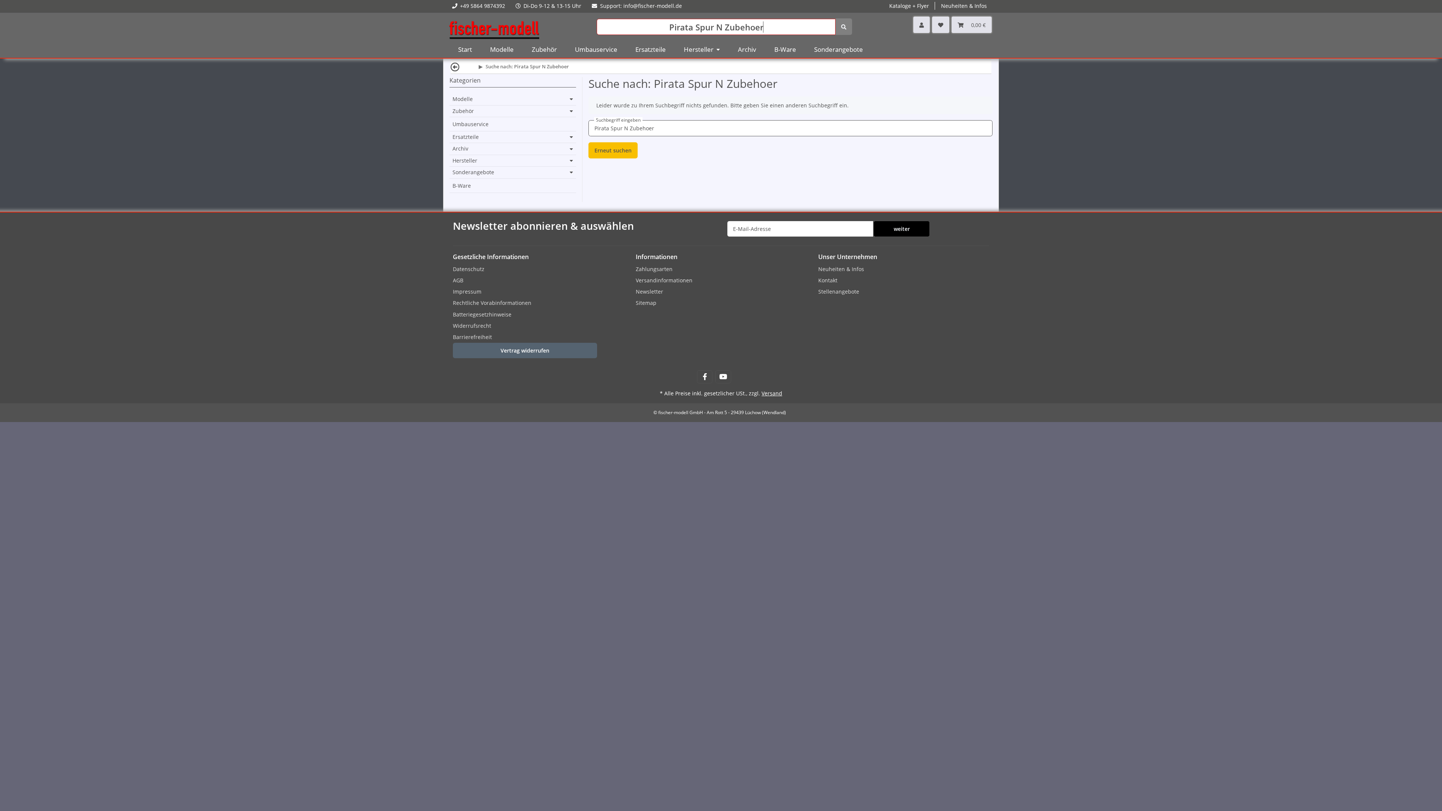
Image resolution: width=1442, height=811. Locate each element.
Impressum (467, 291)
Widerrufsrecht (472, 325)
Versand (772, 393)
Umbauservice (471, 124)
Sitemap (646, 302)
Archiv (460, 148)
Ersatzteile (466, 137)
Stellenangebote (838, 291)
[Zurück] (455, 66)
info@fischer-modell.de (652, 5)
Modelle (463, 99)
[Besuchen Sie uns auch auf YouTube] (723, 376)
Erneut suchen (613, 150)
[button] (921, 24)
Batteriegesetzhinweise (482, 314)
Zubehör (463, 111)
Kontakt (827, 280)
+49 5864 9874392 (482, 5)
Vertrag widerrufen (525, 350)
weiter (902, 228)
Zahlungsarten (654, 269)
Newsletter (649, 291)
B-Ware (462, 185)
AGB (458, 280)
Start (465, 49)
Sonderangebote (473, 172)
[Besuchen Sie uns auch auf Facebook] (704, 376)
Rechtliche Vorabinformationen (492, 302)
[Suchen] (844, 26)
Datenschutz (468, 269)
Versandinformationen (664, 280)
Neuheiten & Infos (841, 269)
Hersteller (465, 160)
